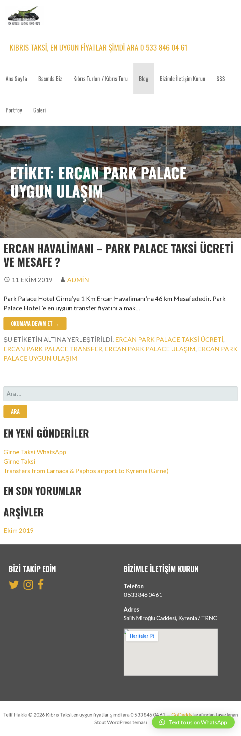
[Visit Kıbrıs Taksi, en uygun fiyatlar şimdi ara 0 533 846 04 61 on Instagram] (28, 586)
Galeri (39, 110)
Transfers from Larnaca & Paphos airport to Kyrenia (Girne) (86, 470)
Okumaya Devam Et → (35, 323)
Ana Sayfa (16, 78)
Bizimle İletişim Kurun (182, 78)
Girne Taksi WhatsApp (34, 451)
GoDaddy (181, 714)
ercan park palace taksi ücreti (169, 339)
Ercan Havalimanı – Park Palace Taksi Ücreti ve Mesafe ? (118, 255)
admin (78, 279)
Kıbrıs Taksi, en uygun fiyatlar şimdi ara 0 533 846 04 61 (98, 47)
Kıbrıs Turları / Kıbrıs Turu (100, 78)
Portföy (14, 110)
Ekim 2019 (18, 530)
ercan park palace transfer (52, 348)
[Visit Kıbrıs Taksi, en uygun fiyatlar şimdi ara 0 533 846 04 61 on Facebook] (40, 586)
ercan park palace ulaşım (150, 348)
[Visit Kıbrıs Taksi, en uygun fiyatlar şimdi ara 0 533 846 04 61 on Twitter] (14, 586)
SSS (221, 78)
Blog (143, 78)
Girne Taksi (19, 461)
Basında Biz (50, 78)
